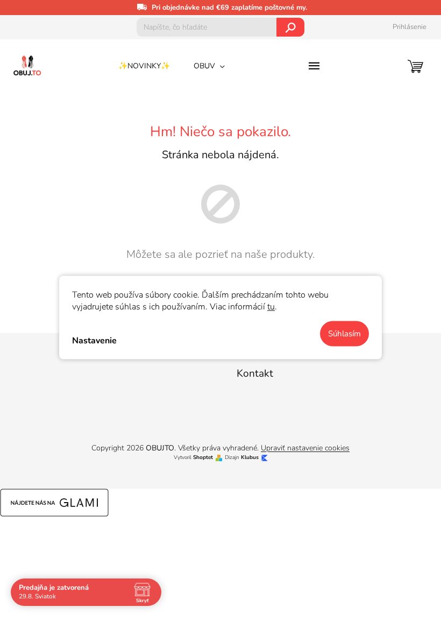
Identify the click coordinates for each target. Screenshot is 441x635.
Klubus (250, 457)
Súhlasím (344, 333)
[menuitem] (144, 66)
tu (271, 307)
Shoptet (203, 457)
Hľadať (290, 27)
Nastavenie (94, 340)
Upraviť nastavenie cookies (305, 448)
